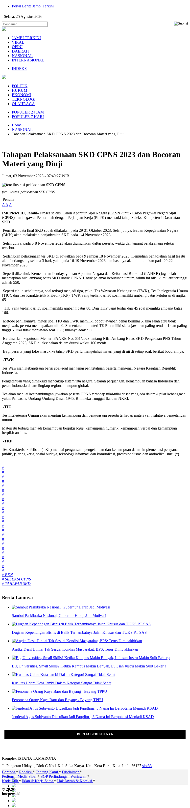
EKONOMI (21, 95)
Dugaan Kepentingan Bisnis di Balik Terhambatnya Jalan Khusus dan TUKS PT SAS (79, 632)
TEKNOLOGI (23, 99)
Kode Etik (10, 781)
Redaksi (26, 772)
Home (17, 125)
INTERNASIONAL (28, 60)
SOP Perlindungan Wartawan (64, 776)
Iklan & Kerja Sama (38, 781)
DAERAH (20, 51)
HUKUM (19, 90)
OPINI (17, 47)
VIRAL (18, 42)
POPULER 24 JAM (28, 112)
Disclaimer (71, 772)
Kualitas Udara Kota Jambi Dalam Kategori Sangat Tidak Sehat (61, 683)
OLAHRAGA (23, 104)
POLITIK (19, 86)
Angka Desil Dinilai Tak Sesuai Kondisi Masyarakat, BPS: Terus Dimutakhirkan (75, 649)
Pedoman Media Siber (20, 776)
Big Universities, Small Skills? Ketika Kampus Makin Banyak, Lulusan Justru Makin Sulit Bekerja (89, 666)
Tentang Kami (47, 772)
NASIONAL (22, 56)
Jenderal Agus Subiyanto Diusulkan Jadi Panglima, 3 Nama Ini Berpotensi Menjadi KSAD (83, 717)
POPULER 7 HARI (28, 117)
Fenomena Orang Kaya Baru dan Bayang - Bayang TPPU (57, 700)
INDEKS (19, 68)
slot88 (147, 766)
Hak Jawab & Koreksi (75, 781)
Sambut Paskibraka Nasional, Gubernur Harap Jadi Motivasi (59, 615)
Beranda (9, 772)
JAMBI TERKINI (26, 38)
